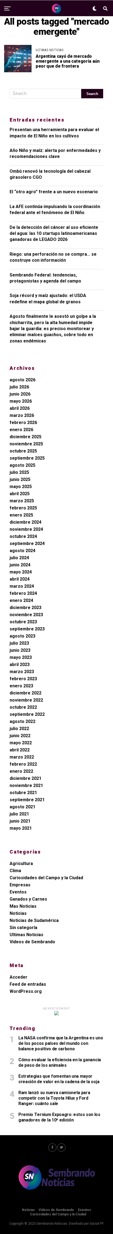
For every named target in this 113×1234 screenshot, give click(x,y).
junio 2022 (20, 735)
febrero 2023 (23, 678)
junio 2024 (20, 564)
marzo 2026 (22, 415)
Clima (15, 870)
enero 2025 (21, 515)
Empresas (20, 884)
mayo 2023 (21, 657)
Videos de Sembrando (32, 941)
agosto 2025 (22, 465)
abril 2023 (20, 664)
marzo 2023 (22, 671)
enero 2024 (21, 600)
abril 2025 (20, 493)
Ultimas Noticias (26, 934)
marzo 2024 (22, 586)
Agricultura (21, 863)
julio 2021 (19, 814)
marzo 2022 (22, 757)
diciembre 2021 (25, 778)
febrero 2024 (23, 593)
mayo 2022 (21, 742)
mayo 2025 (21, 486)
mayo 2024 (21, 572)
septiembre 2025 (27, 458)
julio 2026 (19, 387)
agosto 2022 (22, 721)
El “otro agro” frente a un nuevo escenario (54, 191)
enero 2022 (21, 771)
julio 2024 (19, 557)
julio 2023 (19, 643)
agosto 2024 (22, 550)
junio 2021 (20, 821)
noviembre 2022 (26, 700)
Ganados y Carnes (28, 899)
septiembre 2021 (27, 799)
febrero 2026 (23, 422)
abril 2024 (20, 579)
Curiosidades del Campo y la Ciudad (46, 877)
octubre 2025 (23, 451)
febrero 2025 (23, 508)
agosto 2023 (22, 636)
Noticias (18, 913)
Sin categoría (23, 927)
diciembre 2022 (25, 693)
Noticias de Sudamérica (34, 920)
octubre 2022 (23, 707)
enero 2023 (21, 685)
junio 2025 (20, 479)
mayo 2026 (21, 401)
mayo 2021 (21, 828)
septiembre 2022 (27, 714)
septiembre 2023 (27, 629)
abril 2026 (20, 408)
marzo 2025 (22, 500)
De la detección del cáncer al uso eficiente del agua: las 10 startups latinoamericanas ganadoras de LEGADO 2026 (54, 233)
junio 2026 (20, 394)
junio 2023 (20, 650)
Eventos (18, 892)
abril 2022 (20, 749)
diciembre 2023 (25, 607)
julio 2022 (19, 728)
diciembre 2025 (25, 436)
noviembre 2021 (26, 785)
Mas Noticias (23, 906)
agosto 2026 (22, 379)
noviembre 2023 (26, 614)
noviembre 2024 (26, 529)
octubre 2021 (23, 792)
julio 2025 (19, 472)
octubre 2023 (23, 621)
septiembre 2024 (27, 543)
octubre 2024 (23, 536)
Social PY (97, 1224)
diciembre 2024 (25, 522)
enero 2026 (21, 429)
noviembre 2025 (26, 443)
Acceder (18, 977)
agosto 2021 (22, 806)
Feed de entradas (28, 984)
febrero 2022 (23, 764)
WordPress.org (26, 991)
